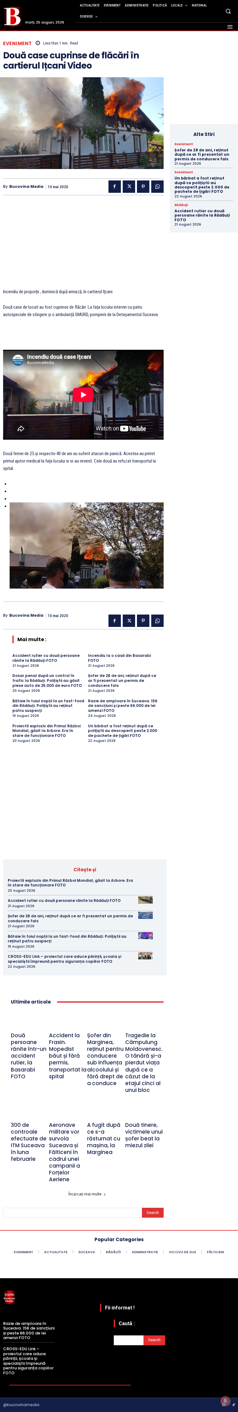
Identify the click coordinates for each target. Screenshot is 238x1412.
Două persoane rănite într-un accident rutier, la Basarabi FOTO (28, 1056)
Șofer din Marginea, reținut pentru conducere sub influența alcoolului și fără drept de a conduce (105, 1059)
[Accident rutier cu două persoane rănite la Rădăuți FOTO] (145, 899)
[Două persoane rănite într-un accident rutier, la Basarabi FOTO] (30, 1021)
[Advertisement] (83, 244)
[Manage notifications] (225, 1401)
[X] (129, 186)
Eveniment (17, 43)
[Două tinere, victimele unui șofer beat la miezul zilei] (144, 1110)
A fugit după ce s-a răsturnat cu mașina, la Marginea (104, 1138)
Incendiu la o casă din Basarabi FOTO (119, 658)
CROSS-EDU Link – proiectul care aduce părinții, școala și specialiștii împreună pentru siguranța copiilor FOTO (64, 959)
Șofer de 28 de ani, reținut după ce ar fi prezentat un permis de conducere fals (122, 680)
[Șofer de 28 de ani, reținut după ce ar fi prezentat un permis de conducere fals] (145, 915)
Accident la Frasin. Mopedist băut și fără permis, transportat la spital (67, 1056)
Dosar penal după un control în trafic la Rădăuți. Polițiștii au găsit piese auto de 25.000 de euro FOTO (47, 680)
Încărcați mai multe (85, 1194)
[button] (228, 11)
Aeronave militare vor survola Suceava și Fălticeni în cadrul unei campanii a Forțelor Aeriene (64, 1152)
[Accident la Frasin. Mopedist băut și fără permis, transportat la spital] (68, 1021)
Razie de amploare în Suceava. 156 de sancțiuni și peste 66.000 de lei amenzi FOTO (122, 705)
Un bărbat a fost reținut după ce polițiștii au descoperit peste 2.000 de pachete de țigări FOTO (122, 730)
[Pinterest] (143, 186)
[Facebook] (114, 186)
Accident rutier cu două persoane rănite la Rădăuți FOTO (46, 658)
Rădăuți (181, 205)
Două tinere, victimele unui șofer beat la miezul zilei (144, 1135)
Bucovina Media (26, 186)
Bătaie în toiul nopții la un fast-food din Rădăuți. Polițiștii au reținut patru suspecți (48, 705)
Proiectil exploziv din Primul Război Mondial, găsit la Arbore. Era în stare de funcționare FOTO (46, 730)
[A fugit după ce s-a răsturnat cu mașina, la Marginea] (106, 1110)
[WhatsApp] (157, 186)
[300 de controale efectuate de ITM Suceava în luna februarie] (30, 1110)
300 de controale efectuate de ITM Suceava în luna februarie (28, 1142)
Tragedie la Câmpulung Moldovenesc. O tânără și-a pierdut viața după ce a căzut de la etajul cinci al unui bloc (144, 1063)
